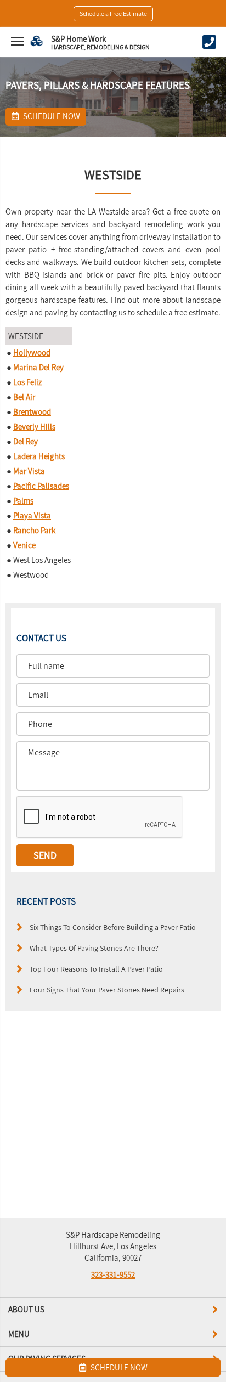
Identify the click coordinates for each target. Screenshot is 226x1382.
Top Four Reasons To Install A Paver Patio (96, 968)
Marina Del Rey (38, 367)
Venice (24, 545)
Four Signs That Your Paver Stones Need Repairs (107, 989)
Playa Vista (32, 515)
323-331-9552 (113, 1275)
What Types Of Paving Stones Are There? (94, 948)
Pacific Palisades (41, 486)
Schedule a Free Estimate (113, 13)
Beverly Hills (34, 426)
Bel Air (24, 397)
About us (26, 1309)
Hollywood (31, 352)
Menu (19, 1334)
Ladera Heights (39, 456)
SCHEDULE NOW (118, 1367)
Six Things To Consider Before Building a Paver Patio (113, 927)
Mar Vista (29, 471)
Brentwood (32, 412)
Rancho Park (34, 530)
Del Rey (25, 441)
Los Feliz (27, 382)
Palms (23, 500)
